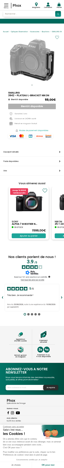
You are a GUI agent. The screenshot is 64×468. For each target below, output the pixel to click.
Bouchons (45, 32)
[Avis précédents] (2, 298)
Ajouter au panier (29, 235)
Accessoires (34, 32)
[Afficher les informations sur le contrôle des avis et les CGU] (49, 277)
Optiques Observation (19, 32)
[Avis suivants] (62, 298)
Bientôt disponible (32, 106)
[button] (32, 85)
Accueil (6, 32)
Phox (17, 5)
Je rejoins (50, 387)
